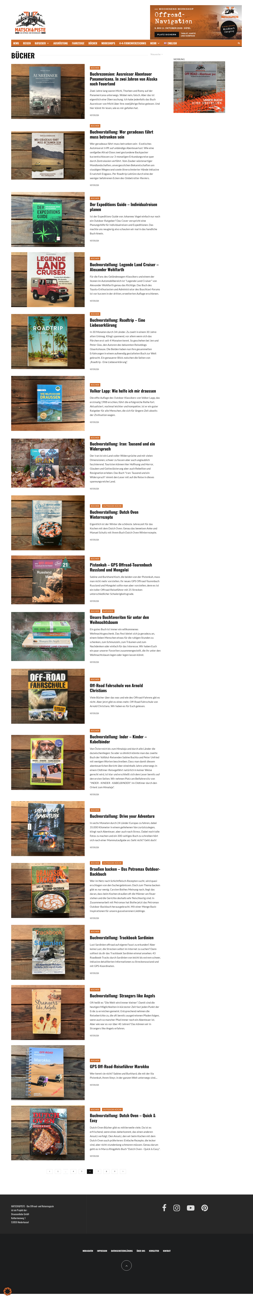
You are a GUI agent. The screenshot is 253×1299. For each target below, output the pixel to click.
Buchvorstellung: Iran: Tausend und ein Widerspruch (122, 446)
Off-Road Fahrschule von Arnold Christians (116, 688)
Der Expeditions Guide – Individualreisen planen (123, 207)
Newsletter (154, 1250)
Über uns (141, 1250)
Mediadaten (88, 1250)
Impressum (102, 1250)
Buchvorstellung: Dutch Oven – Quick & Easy (123, 1118)
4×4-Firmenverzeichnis (132, 43)
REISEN (27, 43)
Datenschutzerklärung (122, 1250)
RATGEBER (40, 43)
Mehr (153, 43)
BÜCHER (92, 43)
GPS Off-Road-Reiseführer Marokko (119, 1066)
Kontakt (167, 1250)
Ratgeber (108, 611)
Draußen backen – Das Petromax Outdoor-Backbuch (125, 871)
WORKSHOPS (108, 43)
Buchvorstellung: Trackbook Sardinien (122, 937)
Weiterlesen (94, 115)
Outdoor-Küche (112, 506)
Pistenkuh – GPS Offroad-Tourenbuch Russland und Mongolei (121, 567)
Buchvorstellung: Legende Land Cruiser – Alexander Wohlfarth (124, 267)
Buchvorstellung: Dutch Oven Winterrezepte (114, 514)
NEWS (16, 43)
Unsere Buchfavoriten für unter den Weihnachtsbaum (119, 620)
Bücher (95, 68)
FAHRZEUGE (78, 43)
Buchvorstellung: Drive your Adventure (122, 815)
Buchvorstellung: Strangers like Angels (122, 995)
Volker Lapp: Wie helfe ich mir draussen (123, 390)
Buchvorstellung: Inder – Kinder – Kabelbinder (118, 739)
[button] (7, 1291)
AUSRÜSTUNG (60, 43)
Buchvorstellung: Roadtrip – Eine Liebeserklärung (117, 322)
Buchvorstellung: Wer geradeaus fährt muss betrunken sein (121, 134)
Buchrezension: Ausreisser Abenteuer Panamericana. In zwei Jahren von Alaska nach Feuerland (123, 78)
